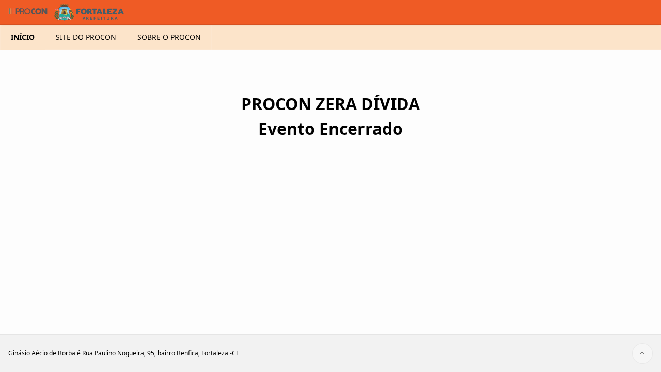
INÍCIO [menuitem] (23, 37)
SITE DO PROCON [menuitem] (86, 37)
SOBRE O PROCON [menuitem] (169, 37)
